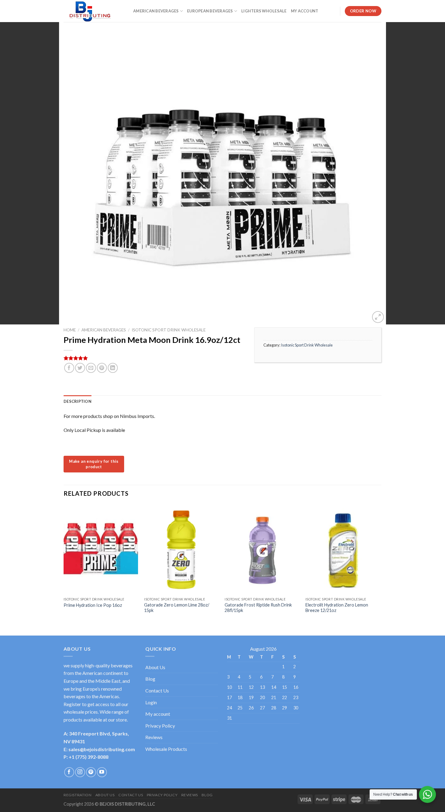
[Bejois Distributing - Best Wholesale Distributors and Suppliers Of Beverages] (94, 11)
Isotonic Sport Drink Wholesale (169, 329)
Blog (150, 679)
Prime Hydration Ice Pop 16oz (93, 605)
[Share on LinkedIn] (113, 368)
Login (151, 702)
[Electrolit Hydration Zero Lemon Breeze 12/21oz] (342, 549)
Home (70, 329)
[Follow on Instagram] (80, 772)
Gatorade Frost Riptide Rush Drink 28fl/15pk (258, 607)
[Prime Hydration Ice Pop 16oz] (101, 549)
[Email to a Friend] (91, 368)
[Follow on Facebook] (69, 772)
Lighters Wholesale (264, 10)
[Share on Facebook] (69, 368)
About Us (155, 667)
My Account (304, 10)
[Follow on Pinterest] (91, 772)
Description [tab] (77, 401)
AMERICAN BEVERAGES (156, 10)
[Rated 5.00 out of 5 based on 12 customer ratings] (154, 358)
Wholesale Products (166, 749)
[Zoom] (378, 317)
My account (157, 714)
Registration (77, 795)
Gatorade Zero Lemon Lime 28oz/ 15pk (176, 607)
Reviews (154, 737)
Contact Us (157, 690)
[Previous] (63, 565)
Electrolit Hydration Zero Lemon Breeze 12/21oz (336, 607)
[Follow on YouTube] (102, 772)
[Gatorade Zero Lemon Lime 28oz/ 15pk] (181, 549)
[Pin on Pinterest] (102, 368)
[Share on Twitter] (80, 368)
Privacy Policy (160, 725)
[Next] (379, 565)
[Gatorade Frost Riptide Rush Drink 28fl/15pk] (262, 549)
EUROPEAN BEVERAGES (210, 10)
